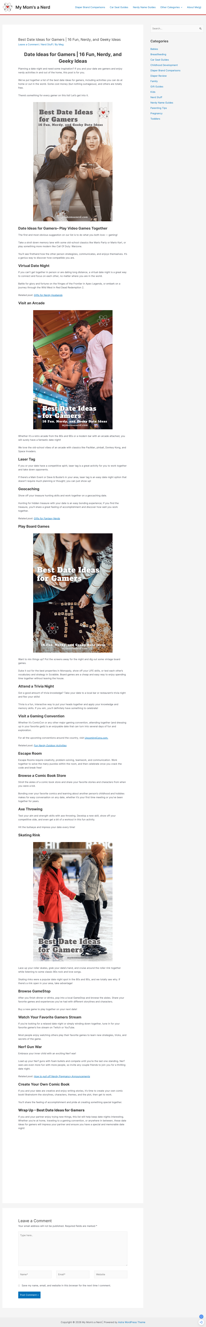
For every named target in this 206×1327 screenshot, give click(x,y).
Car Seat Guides (159, 59)
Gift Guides (156, 86)
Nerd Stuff (47, 44)
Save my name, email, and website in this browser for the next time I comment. (66, 1285)
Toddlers (155, 118)
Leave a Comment (28, 44)
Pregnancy (156, 113)
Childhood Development (164, 65)
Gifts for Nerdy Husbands (48, 295)
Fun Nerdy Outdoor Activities (50, 745)
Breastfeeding (158, 54)
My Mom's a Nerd (32, 7)
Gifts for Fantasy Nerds (47, 518)
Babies (154, 49)
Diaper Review (158, 75)
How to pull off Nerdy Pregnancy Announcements (62, 1076)
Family (154, 81)
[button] (181, 7)
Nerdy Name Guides (161, 102)
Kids (152, 92)
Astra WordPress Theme (131, 1322)
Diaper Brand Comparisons (165, 70)
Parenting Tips (158, 108)
